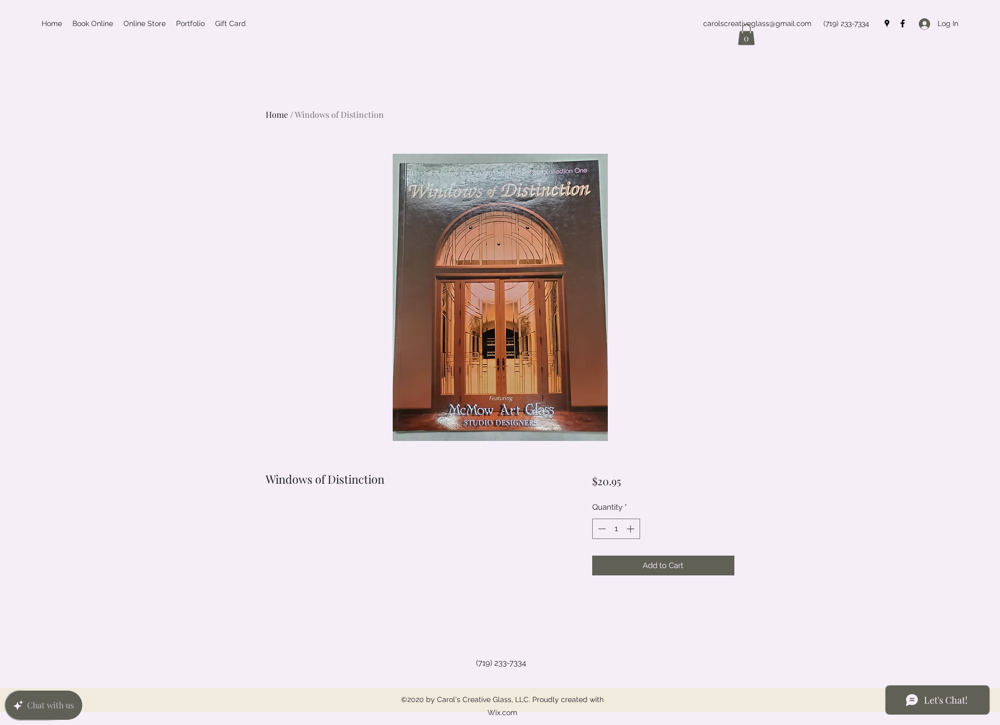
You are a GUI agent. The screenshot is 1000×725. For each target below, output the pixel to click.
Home (277, 114)
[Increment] (631, 528)
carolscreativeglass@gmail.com (757, 23)
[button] (746, 34)
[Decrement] (601, 528)
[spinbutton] (615, 528)
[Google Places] (887, 23)
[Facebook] (902, 23)
